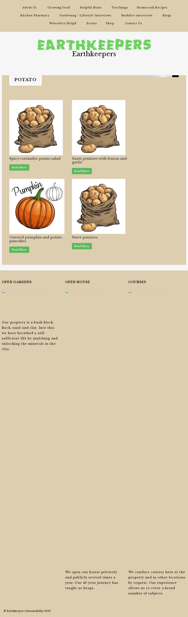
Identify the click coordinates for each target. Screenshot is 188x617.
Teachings (120, 7)
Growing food (59, 7)
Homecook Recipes (152, 7)
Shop (110, 23)
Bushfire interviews (137, 15)
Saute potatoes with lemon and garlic (99, 160)
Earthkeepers (94, 54)
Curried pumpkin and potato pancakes (35, 239)
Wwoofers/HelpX (63, 23)
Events (91, 23)
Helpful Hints (91, 7)
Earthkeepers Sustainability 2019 (29, 611)
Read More (19, 167)
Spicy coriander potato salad (35, 159)
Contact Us (133, 23)
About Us (29, 7)
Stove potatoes (85, 237)
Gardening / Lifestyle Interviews (85, 15)
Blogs (166, 15)
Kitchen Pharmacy (35, 15)
